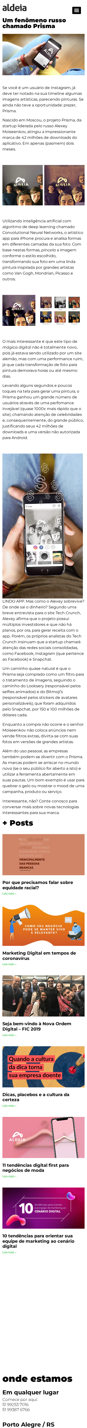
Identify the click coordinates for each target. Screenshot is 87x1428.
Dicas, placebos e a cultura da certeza (35, 1097)
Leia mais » (9, 893)
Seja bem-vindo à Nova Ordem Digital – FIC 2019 (36, 1026)
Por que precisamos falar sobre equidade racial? (37, 885)
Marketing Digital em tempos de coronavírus (39, 955)
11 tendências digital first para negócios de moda (35, 1168)
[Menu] (76, 10)
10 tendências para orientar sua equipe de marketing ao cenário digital (38, 1241)
